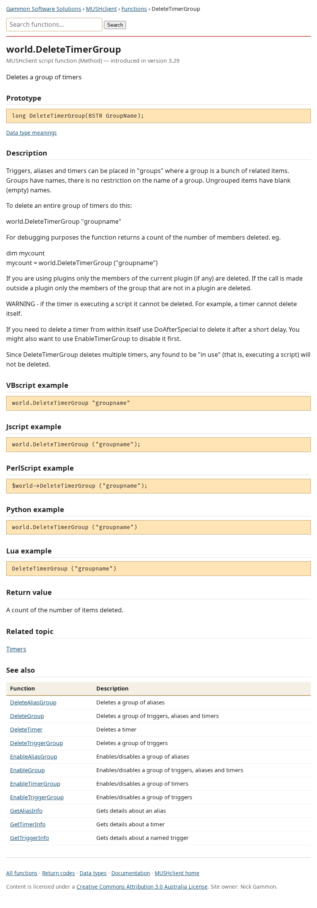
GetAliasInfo (26, 810)
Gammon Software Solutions (43, 8)
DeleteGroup (27, 716)
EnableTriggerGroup (37, 797)
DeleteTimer (26, 729)
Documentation (130, 873)
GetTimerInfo (28, 824)
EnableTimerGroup (35, 783)
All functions (21, 873)
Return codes (58, 873)
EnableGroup (27, 770)
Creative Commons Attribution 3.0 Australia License (142, 886)
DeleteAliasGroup (33, 702)
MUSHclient (101, 8)
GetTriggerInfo (29, 837)
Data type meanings (31, 132)
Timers (16, 649)
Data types (93, 873)
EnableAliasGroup (33, 756)
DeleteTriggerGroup (36, 743)
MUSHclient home (177, 873)
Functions (134, 8)
